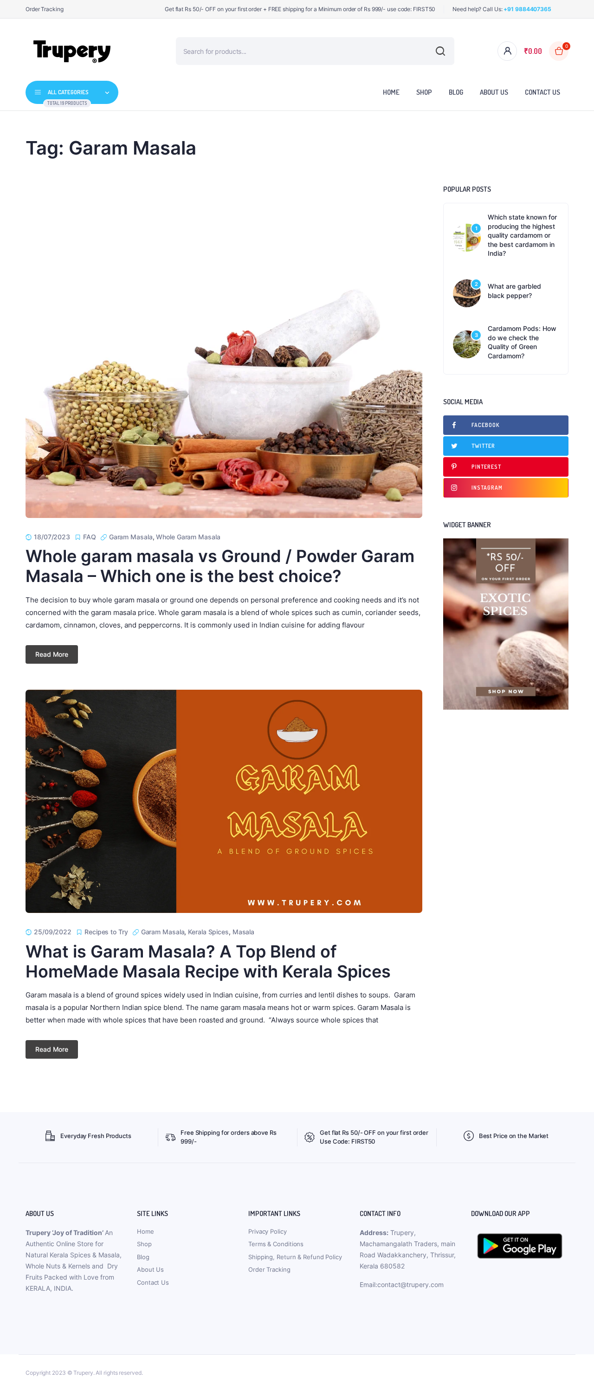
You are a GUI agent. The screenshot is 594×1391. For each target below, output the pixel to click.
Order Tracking (45, 9)
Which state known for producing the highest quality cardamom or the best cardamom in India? (522, 235)
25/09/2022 (52, 932)
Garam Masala (131, 537)
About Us (494, 92)
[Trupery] (72, 51)
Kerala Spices (208, 932)
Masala (243, 932)
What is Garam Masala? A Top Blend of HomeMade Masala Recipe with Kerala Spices (208, 961)
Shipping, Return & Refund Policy (295, 1257)
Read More (51, 654)
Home (391, 92)
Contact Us (542, 92)
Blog (456, 92)
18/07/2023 (52, 537)
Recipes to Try (106, 932)
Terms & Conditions (275, 1244)
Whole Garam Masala (188, 537)
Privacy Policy (267, 1231)
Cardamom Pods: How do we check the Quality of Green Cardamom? (522, 342)
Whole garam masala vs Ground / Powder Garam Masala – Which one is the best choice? (220, 566)
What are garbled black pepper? (514, 290)
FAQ (89, 537)
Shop (424, 92)
